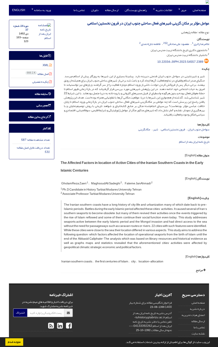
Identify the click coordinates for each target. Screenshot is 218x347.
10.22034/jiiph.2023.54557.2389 (180, 62)
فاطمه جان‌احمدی (150, 44)
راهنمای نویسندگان (136, 10)
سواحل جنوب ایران (198, 129)
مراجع (199, 270)
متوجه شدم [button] (14, 341)
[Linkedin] (59, 326)
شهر (155, 129)
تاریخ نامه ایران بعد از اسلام (194, 142)
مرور (183, 10)
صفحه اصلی (199, 10)
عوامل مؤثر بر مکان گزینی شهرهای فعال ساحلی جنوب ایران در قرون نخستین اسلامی (148, 23)
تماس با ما (79, 10)
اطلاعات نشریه (163, 10)
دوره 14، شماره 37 (20, 28)
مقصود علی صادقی (178, 44)
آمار (45, 128)
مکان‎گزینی (144, 129)
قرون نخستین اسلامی (173, 129)
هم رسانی (42, 105)
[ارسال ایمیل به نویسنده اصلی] (166, 43)
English (18, 10)
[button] (124, 342)
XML (46, 65)
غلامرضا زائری (201, 44)
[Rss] (51, 326)
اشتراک (20, 313)
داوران (95, 10)
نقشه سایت (198, 333)
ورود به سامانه (42, 10)
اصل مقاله (38, 74)
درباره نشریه (197, 309)
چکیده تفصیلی (40, 82)
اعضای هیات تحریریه (193, 315)
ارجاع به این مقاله (38, 117)
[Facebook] (68, 326)
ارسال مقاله (111, 10)
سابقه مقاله (41, 94)
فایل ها (43, 55)
